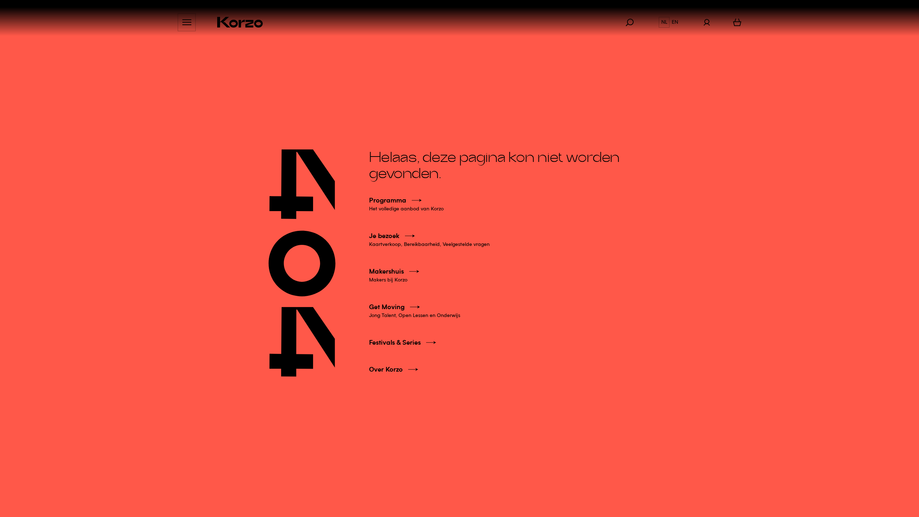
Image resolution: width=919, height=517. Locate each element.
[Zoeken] (633, 22)
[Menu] (187, 22)
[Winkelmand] (737, 22)
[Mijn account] (706, 22)
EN (675, 22)
